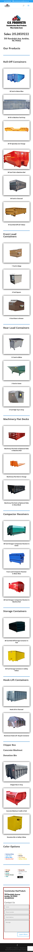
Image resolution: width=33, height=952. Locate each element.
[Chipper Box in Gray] (16, 771)
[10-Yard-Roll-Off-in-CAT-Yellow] (16, 212)
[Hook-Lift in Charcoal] (16, 696)
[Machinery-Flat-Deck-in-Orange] (16, 464)
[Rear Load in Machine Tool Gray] (16, 397)
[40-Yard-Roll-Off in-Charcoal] (16, 185)
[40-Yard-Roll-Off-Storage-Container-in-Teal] (16, 627)
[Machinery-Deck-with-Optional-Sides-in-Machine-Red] (16, 435)
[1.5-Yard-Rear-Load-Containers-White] (16, 344)
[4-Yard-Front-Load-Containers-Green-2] (16, 370)
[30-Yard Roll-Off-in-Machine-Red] (16, 159)
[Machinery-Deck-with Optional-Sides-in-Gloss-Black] (16, 490)
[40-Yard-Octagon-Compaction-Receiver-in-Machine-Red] (16, 587)
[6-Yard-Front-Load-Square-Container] (16, 279)
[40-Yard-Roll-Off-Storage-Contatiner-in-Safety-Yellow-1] (16, 655)
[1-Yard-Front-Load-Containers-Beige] (16, 253)
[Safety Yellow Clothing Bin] (16, 824)
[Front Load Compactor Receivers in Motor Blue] (16, 559)
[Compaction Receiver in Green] (16, 530)
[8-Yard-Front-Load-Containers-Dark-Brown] (16, 305)
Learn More (23, 934)
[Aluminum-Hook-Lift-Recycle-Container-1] (16, 722)
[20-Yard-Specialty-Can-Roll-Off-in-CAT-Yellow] (16, 130)
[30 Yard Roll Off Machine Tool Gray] (16, 104)
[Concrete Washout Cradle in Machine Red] (16, 798)
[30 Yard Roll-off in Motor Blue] (16, 78)
